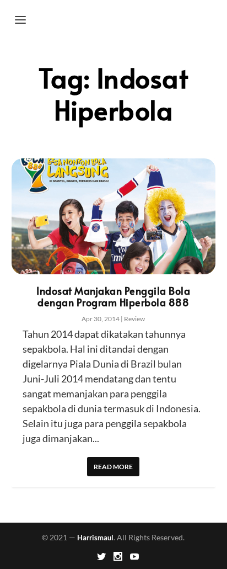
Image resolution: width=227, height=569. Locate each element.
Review (134, 319)
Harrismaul (95, 537)
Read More (113, 466)
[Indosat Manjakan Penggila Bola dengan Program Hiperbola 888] (114, 216)
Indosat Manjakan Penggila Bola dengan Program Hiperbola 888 (113, 296)
